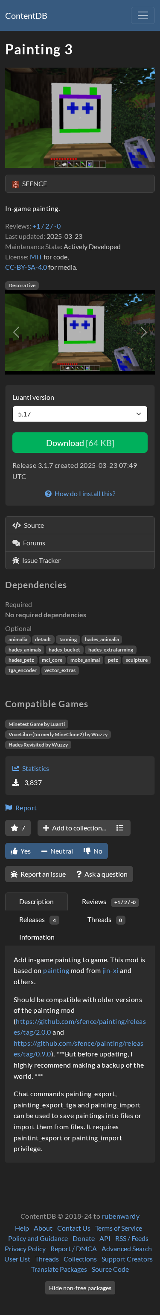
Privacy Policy (25, 1248)
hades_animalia (102, 639)
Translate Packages (59, 1269)
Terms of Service (118, 1228)
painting (56, 970)
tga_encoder (23, 670)
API (105, 1238)
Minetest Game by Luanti (37, 724)
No (97, 851)
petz (113, 660)
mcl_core (52, 660)
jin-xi (110, 970)
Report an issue (42, 874)
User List (17, 1259)
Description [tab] (36, 901)
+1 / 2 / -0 (46, 226)
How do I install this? (84, 493)
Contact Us (73, 1228)
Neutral (61, 851)
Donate (84, 1238)
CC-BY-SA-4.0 (26, 267)
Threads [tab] (104, 919)
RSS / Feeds (131, 1238)
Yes (25, 851)
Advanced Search (127, 1248)
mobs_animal (85, 660)
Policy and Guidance (38, 1238)
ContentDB (26, 15)
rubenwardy (121, 1216)
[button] (16, 332)
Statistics (35, 768)
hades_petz (21, 660)
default (43, 639)
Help (22, 1228)
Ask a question (105, 874)
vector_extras (60, 670)
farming (68, 639)
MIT (36, 257)
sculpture (137, 660)
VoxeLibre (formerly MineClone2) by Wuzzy (58, 734)
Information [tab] (37, 937)
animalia (18, 639)
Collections (80, 1259)
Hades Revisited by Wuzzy (38, 744)
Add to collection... (78, 828)
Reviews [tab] (109, 901)
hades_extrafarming (110, 649)
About (43, 1228)
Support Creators (127, 1259)
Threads (47, 1259)
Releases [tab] (37, 919)
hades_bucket (64, 649)
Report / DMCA (73, 1248)
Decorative (22, 285)
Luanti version (33, 397)
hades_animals (25, 649)
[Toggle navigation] (143, 15)
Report (25, 807)
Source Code (110, 1269)
